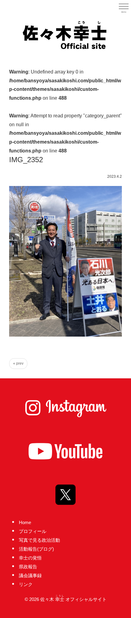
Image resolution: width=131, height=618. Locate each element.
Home (25, 522)
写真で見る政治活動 (39, 540)
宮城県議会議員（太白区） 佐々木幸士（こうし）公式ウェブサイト (65, 34)
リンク (26, 584)
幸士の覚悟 (30, 557)
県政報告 (28, 566)
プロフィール (32, 531)
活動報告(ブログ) (36, 549)
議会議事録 (30, 575)
